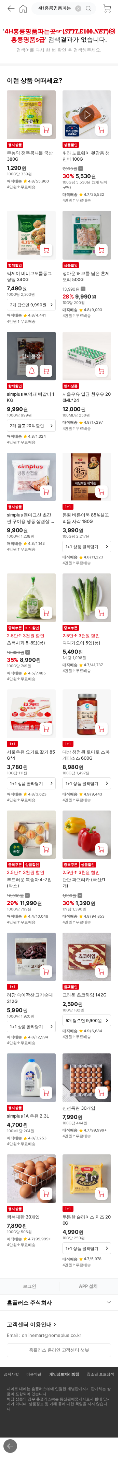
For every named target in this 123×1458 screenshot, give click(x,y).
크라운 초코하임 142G (85, 994)
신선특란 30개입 (79, 1108)
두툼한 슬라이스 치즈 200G (87, 1220)
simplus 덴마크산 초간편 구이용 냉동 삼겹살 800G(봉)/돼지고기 (30, 518)
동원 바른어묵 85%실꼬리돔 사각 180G (86, 518)
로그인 (29, 1286)
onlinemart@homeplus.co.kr (51, 1335)
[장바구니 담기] (46, 129)
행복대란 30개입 (23, 1217)
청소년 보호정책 (100, 1374)
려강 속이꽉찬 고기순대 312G (30, 998)
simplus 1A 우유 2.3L (28, 1116)
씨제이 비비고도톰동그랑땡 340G (29, 276)
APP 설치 (88, 1286)
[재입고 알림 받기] (32, 371)
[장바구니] (107, 8)
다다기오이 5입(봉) (81, 642)
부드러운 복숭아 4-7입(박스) (29, 882)
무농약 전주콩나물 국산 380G (30, 156)
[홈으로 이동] (23, 8)
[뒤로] (11, 8)
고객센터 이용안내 (29, 1324)
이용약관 (33, 1374)
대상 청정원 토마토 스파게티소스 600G (86, 755)
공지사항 (11, 1374)
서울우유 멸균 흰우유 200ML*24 (87, 397)
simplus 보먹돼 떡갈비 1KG (30, 397)
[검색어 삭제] (78, 8)
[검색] (89, 8)
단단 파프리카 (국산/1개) (84, 882)
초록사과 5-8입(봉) (26, 642)
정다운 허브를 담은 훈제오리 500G (86, 276)
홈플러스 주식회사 (29, 1302)
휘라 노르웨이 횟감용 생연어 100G (86, 156)
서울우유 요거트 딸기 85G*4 (31, 755)
